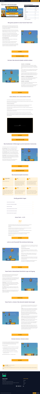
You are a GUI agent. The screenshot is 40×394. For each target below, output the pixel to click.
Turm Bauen (20, 51)
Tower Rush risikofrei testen (20, 170)
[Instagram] (5, 374)
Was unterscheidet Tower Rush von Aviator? (12, 208)
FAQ (23, 384)
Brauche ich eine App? (9, 206)
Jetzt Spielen (20, 135)
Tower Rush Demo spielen (12, 15)
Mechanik (24, 380)
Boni (23, 381)
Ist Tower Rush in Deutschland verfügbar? (12, 204)
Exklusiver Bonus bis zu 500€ (20, 139)
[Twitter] (4, 374)
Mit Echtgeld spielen (12, 13)
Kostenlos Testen (20, 297)
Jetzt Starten (20, 92)
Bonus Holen (20, 267)
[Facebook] (2, 374)
